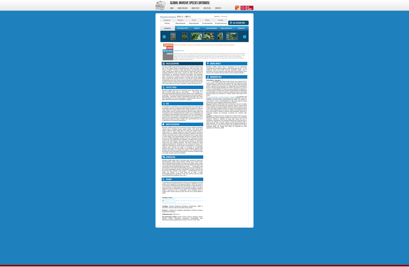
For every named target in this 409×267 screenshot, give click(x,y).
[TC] (187, 17)
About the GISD (182, 8)
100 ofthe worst (248, 8)
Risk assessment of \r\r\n (222, 96)
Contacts (218, 8)
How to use (207, 8)
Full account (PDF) (239, 23)
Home (172, 8)
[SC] (180, 17)
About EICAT (195, 8)
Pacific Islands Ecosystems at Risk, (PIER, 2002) (176, 203)
